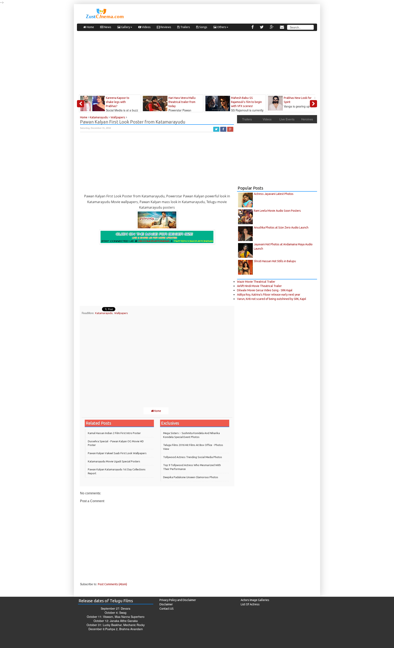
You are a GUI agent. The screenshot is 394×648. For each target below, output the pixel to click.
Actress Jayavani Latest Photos (273, 193)
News (107, 27)
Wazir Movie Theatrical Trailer (256, 281)
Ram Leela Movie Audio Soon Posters (277, 210)
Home (90, 27)
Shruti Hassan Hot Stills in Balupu (275, 261)
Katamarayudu (104, 313)
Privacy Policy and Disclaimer (177, 600)
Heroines (307, 119)
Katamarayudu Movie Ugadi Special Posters (114, 461)
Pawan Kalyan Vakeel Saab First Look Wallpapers (117, 453)
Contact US (166, 608)
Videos (146, 27)
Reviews (165, 27)
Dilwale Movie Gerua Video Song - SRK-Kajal (264, 290)
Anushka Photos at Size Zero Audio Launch (281, 227)
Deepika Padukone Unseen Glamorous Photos (190, 477)
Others (221, 27)
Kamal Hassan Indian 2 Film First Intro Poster (114, 433)
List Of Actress (250, 604)
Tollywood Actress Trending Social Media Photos (192, 457)
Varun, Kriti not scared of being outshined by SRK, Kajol (271, 299)
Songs (203, 27)
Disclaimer (166, 604)
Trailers (185, 27)
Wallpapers (121, 313)
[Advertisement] (197, 64)
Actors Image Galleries (255, 600)
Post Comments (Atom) (112, 584)
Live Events (286, 119)
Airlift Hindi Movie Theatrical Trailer (259, 286)
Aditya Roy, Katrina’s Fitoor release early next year (268, 294)
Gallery (125, 27)
